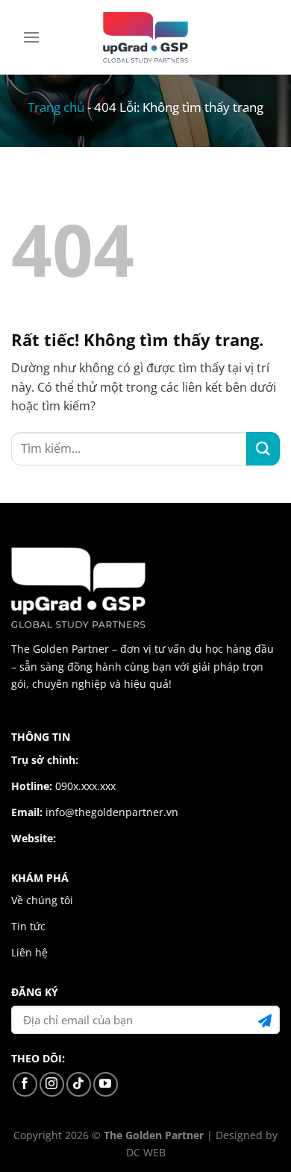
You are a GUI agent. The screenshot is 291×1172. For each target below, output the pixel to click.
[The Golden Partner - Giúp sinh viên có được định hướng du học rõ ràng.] (145, 37)
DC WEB (146, 1152)
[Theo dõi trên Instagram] (52, 1084)
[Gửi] (263, 449)
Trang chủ (56, 107)
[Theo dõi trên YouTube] (105, 1084)
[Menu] (31, 37)
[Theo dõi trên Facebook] (25, 1084)
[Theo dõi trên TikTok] (78, 1084)
